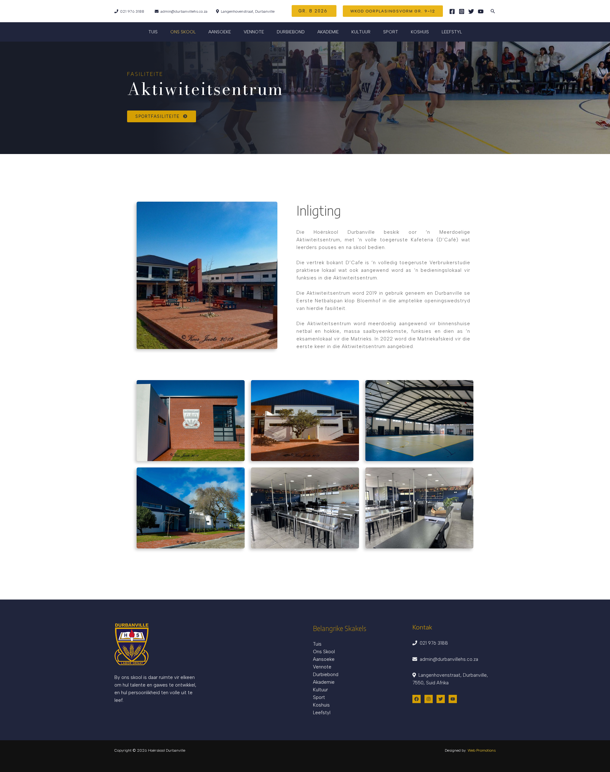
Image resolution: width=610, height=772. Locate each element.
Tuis (153, 32)
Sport (390, 32)
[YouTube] (481, 11)
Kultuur (320, 690)
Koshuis (420, 32)
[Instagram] (461, 11)
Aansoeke (324, 659)
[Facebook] (452, 11)
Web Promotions (482, 750)
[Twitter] (471, 11)
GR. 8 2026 (314, 11)
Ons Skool (324, 652)
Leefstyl (452, 32)
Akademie (324, 682)
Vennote (254, 32)
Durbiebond (291, 32)
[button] (393, 11)
